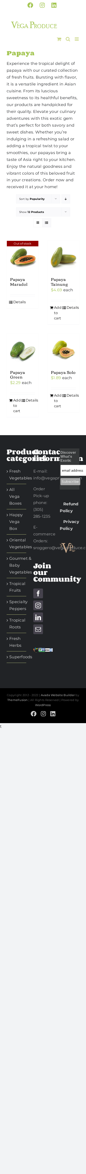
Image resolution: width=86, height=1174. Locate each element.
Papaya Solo (63, 372)
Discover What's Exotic (68, 456)
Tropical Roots (17, 623)
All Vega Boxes (15, 496)
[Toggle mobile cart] (59, 39)
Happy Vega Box (16, 521)
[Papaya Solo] (63, 349)
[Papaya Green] (22, 349)
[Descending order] (66, 198)
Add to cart (58, 312)
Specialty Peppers (18, 605)
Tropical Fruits (17, 587)
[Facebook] (38, 593)
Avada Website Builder (58, 695)
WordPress (43, 705)
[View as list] (46, 222)
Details (19, 302)
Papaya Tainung (59, 281)
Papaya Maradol (19, 281)
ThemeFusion (17, 700)
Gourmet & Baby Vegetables (20, 565)
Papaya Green (17, 374)
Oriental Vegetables (20, 543)
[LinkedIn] (38, 617)
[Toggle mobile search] (68, 39)
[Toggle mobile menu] (77, 39)
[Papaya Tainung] (63, 256)
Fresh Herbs (15, 642)
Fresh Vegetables (20, 475)
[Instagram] (38, 605)
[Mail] (38, 629)
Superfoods (20, 657)
